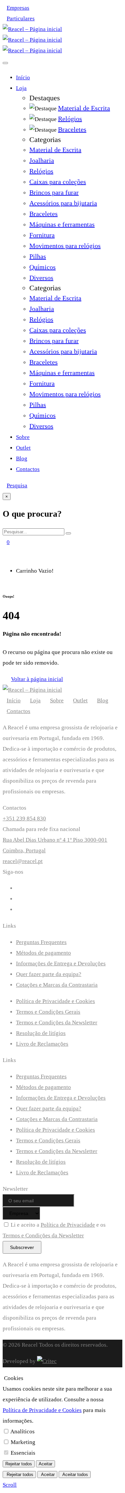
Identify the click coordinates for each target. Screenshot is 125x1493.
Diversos (41, 277)
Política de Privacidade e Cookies (55, 1001)
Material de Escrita (55, 149)
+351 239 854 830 (24, 818)
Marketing (23, 1442)
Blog (21, 458)
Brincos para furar (54, 192)
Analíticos (22, 1431)
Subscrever (22, 1247)
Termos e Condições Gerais (48, 1012)
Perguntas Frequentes (41, 942)
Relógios (41, 171)
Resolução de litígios (41, 1033)
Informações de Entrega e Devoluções (61, 963)
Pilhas (37, 256)
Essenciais (23, 1453)
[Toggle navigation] (5, 63)
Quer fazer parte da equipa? (48, 974)
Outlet (23, 448)
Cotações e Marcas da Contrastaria (57, 985)
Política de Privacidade (68, 1225)
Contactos (28, 469)
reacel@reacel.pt (23, 861)
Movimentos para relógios (65, 245)
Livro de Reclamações (42, 1044)
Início (23, 77)
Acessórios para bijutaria (63, 203)
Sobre (23, 437)
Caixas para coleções (57, 181)
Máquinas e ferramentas (62, 224)
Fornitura (42, 235)
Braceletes (43, 213)
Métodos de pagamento (43, 953)
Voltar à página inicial (37, 679)
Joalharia (41, 160)
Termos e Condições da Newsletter (56, 1022)
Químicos (42, 267)
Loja (21, 88)
